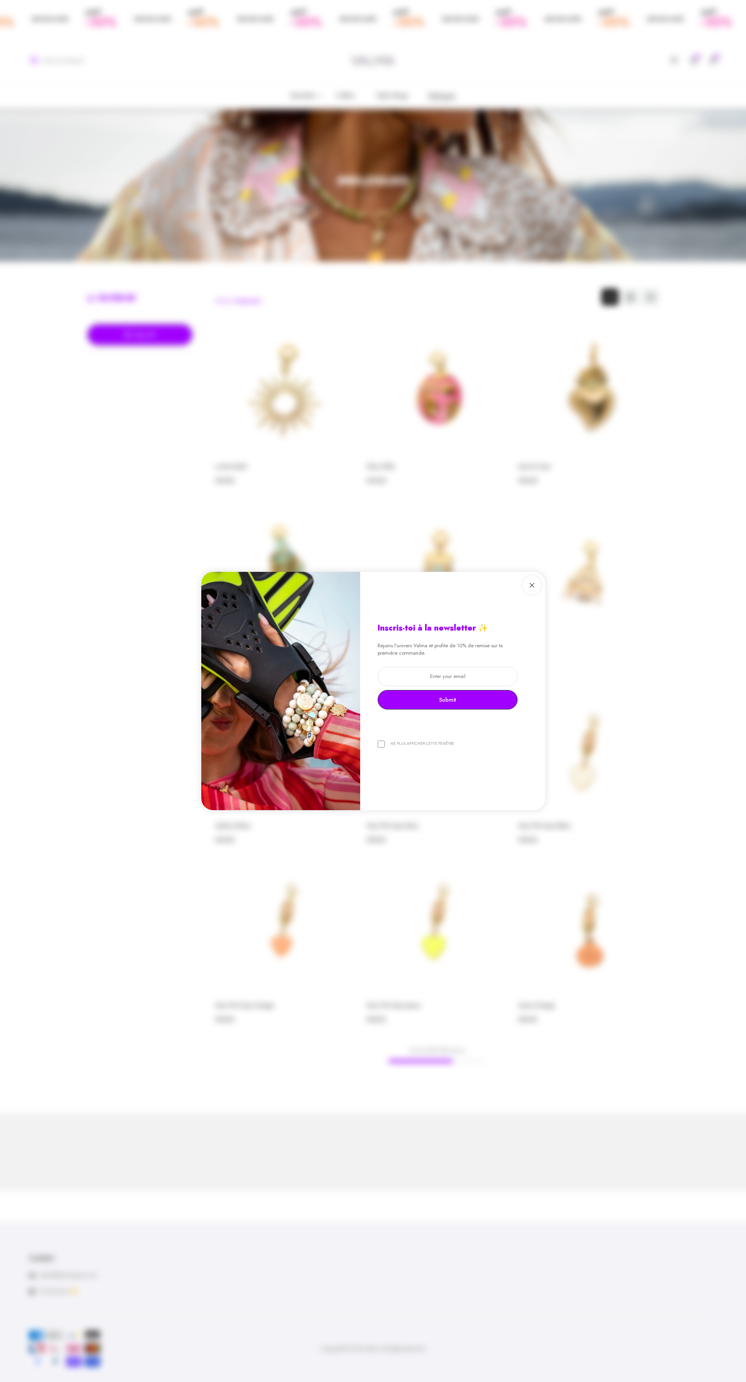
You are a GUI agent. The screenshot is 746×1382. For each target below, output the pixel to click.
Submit (447, 700)
